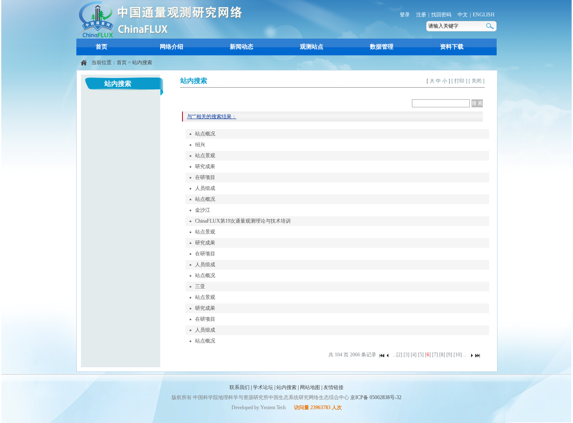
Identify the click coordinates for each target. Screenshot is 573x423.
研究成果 (205, 166)
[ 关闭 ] (476, 81)
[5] (421, 355)
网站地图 (310, 387)
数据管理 (381, 47)
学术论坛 (263, 387)
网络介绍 (171, 47)
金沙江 (202, 210)
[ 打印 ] (459, 81)
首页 (101, 47)
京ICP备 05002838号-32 (375, 397)
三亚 (200, 286)
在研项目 (205, 177)
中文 (463, 15)
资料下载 (452, 47)
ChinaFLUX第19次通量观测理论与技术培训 (243, 221)
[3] (406, 355)
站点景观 (205, 155)
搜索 (491, 26)
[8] (442, 355)
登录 (405, 15)
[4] (414, 355)
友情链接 (333, 387)
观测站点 (311, 47)
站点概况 (205, 134)
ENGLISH (484, 15)
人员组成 (205, 188)
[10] (457, 355)
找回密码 (441, 15)
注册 (421, 15)
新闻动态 (241, 47)
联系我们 (239, 387)
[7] (435, 355)
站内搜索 (142, 62)
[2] (399, 355)
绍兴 (200, 145)
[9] (449, 355)
